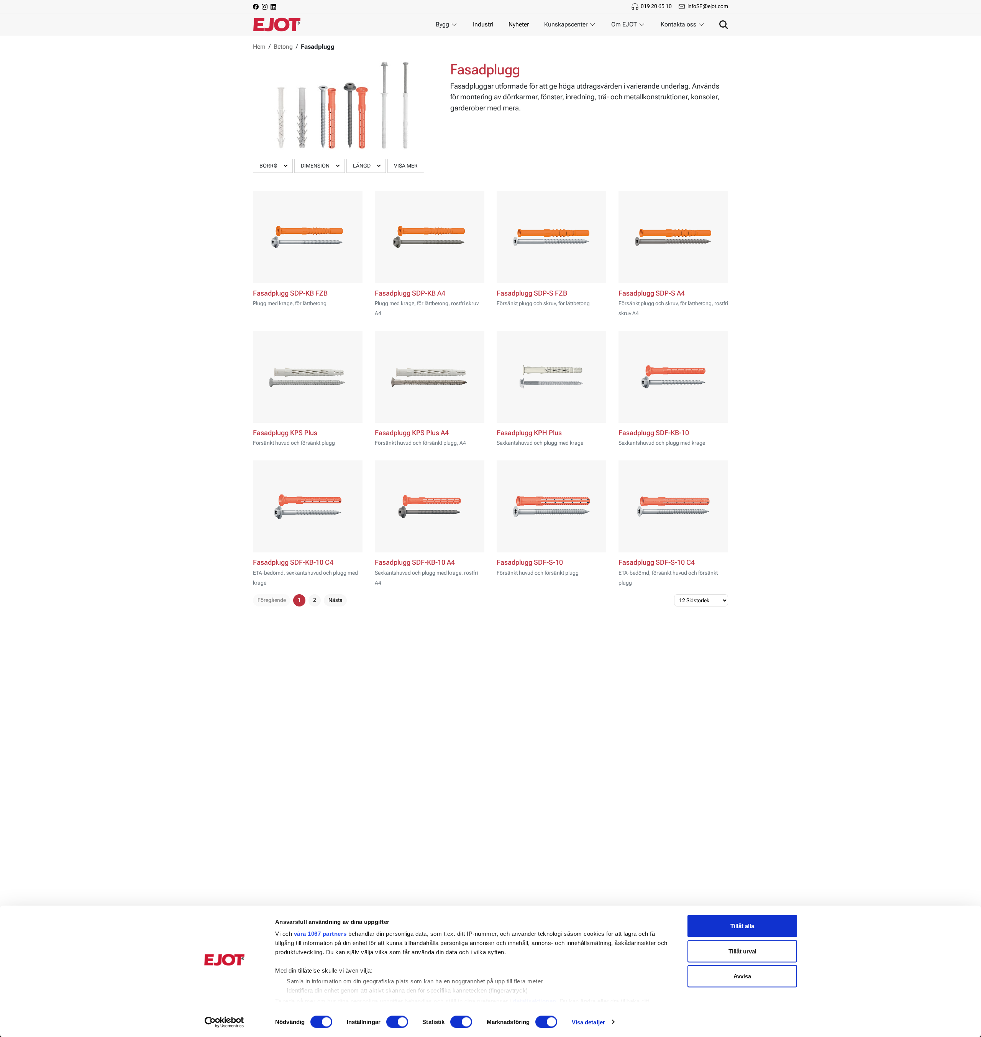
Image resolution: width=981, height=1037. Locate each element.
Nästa (335, 600)
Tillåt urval (742, 951)
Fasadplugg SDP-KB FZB (290, 293)
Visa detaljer (588, 1022)
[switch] (397, 1022)
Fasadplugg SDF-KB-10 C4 (293, 562)
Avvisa (742, 976)
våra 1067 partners (320, 933)
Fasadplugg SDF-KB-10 (653, 433)
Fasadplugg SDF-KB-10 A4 (415, 562)
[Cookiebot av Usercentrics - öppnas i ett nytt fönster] (224, 1022)
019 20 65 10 (656, 6)
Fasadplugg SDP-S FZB (532, 293)
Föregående (272, 600)
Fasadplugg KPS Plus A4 (412, 433)
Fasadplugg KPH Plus (529, 433)
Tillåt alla (742, 926)
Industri (483, 24)
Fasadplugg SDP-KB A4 (410, 293)
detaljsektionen (534, 1001)
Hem (259, 46)
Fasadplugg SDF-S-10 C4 (656, 562)
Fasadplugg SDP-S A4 (651, 293)
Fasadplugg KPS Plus (285, 433)
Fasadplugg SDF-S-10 (530, 562)
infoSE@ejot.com (707, 6)
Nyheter (519, 24)
